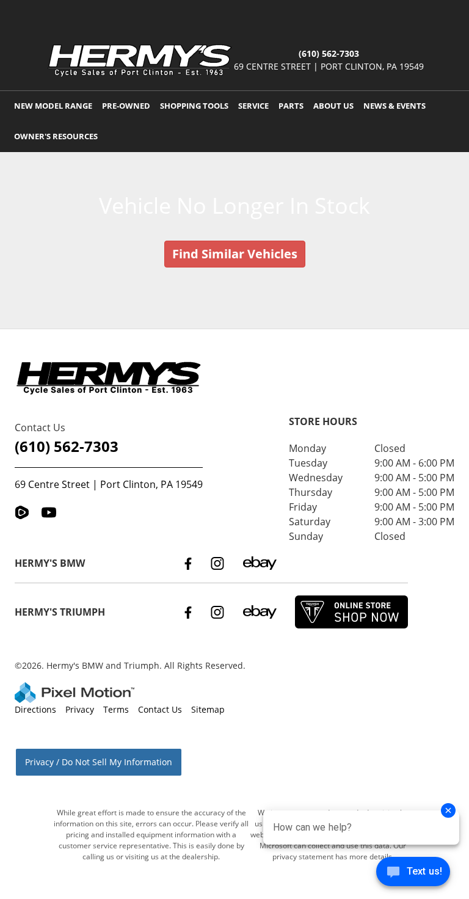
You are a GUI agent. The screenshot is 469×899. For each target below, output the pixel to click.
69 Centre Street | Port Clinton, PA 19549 (109, 484)
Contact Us (160, 709)
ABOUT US (333, 106)
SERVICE (253, 106)
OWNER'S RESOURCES (56, 136)
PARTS (291, 106)
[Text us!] (413, 874)
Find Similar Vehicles (234, 254)
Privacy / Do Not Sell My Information (98, 762)
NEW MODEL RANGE (53, 106)
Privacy (79, 709)
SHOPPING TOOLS (194, 106)
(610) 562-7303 (66, 446)
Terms (116, 709)
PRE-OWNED (126, 106)
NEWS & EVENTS (394, 106)
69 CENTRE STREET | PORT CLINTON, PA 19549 (329, 66)
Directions (35, 709)
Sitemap (208, 709)
